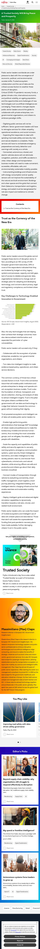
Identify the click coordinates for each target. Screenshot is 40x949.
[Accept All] (13, 930)
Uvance (6, 908)
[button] (37, 2)
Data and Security (7, 64)
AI (3, 59)
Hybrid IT (6, 891)
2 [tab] (20, 742)
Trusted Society (7, 51)
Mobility (26, 51)
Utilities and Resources (9, 55)
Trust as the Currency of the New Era (17, 208)
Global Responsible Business (22, 64)
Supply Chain (18, 796)
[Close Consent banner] (37, 922)
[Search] (32, 2)
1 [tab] (18, 742)
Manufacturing (8, 796)
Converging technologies (13, 59)
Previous (2, 713)
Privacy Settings (20, 936)
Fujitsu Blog (13, 2)
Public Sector (17, 51)
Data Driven (26, 59)
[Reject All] (18, 932)
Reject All (20, 940)
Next (38, 713)
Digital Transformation (23, 55)
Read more (9, 593)
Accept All (20, 945)
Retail (28, 908)
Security (34, 55)
